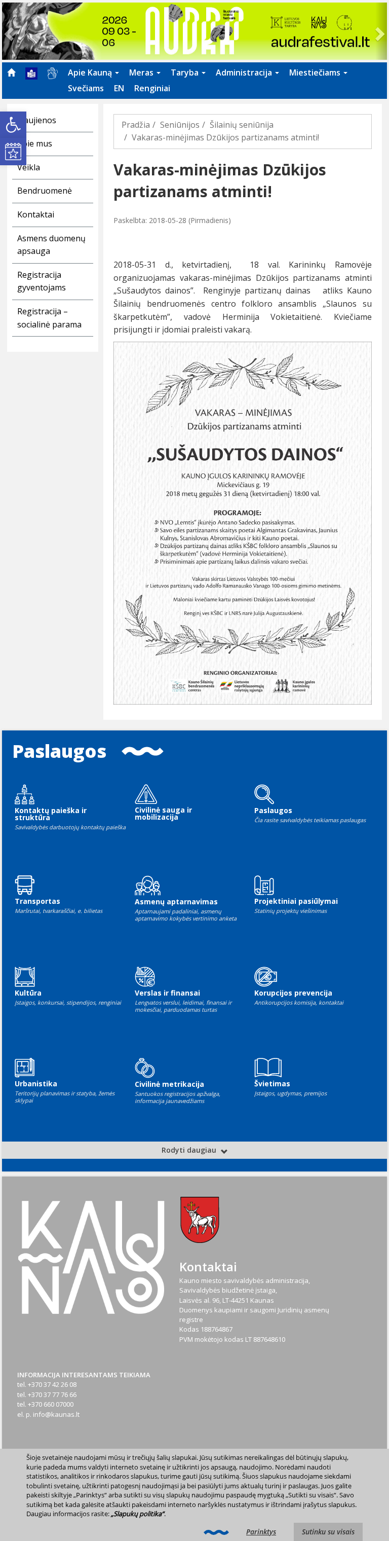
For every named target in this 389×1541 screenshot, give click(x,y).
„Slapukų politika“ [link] (137, 1513)
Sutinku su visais (328, 1531)
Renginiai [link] (152, 88)
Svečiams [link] (86, 88)
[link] (13, 125)
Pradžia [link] (136, 124)
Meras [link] (142, 72)
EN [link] (119, 88)
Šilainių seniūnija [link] (242, 124)
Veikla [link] (28, 167)
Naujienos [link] (36, 120)
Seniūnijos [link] (180, 124)
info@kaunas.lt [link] (56, 1414)
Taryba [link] (186, 72)
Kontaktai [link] (35, 214)
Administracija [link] (245, 72)
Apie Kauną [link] (91, 72)
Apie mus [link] (34, 143)
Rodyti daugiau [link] (190, 1150)
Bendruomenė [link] (44, 190)
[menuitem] (11, 72)
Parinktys (261, 1531)
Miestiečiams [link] (315, 72)
